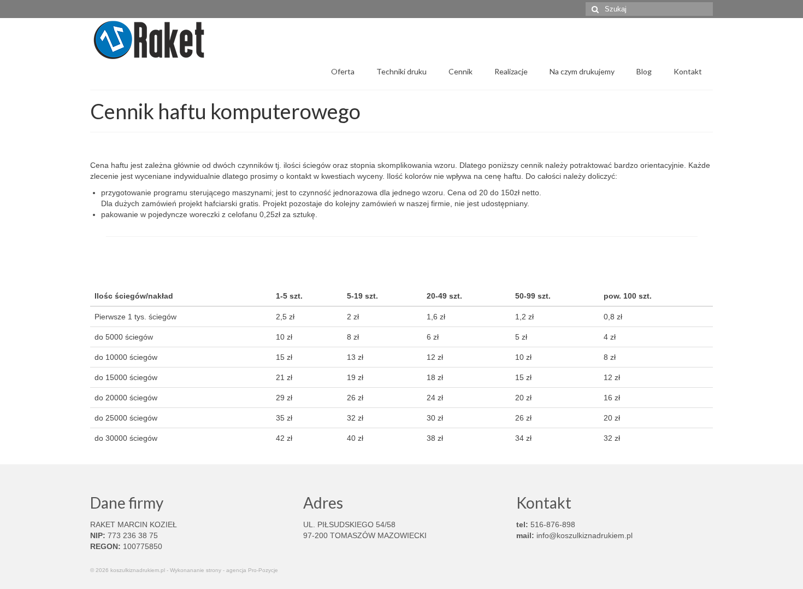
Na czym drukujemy (582, 71)
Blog (644, 71)
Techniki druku (401, 71)
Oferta (343, 71)
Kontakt (688, 71)
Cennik (460, 71)
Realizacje (511, 71)
